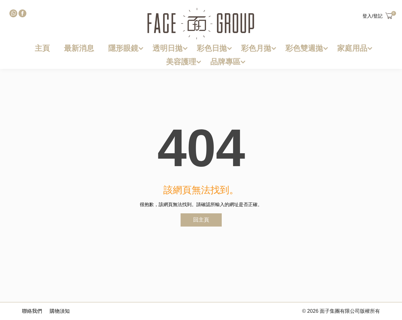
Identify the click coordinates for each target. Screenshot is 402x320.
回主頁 (201, 220)
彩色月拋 (256, 48)
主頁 (42, 48)
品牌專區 (225, 61)
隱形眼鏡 (123, 48)
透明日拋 (168, 48)
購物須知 (60, 311)
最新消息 (79, 48)
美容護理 (181, 61)
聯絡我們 (32, 311)
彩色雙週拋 (304, 48)
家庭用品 (352, 48)
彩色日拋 (212, 48)
